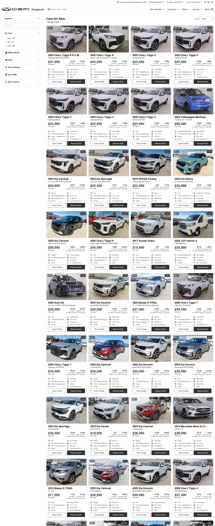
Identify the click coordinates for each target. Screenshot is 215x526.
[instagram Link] (211, 2)
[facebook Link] (205, 2)
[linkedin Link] (208, 2)
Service (196, 9)
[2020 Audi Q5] (66, 286)
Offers (184, 9)
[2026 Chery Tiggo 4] (193, 472)
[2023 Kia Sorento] (109, 286)
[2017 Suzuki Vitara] (151, 224)
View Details (57, 81)
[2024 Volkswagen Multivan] (193, 100)
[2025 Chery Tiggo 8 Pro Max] (66, 39)
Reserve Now (76, 81)
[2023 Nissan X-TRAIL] (151, 286)
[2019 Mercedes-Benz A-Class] (193, 410)
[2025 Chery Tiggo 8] (109, 39)
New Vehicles (156, 9)
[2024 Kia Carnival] (66, 162)
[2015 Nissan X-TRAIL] (66, 472)
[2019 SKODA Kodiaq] (151, 162)
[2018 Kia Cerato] (109, 410)
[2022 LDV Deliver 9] (193, 224)
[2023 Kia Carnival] (109, 348)
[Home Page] (16, 9)
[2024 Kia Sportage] (109, 162)
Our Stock (171, 9)
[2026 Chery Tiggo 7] (193, 286)
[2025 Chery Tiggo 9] (109, 224)
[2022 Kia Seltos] (193, 162)
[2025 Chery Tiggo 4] (151, 39)
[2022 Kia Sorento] (151, 348)
